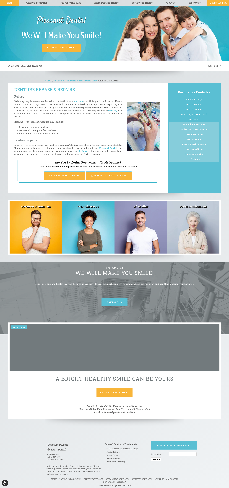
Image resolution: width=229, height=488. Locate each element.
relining (112, 110)
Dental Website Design (107, 485)
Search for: (156, 454)
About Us (170, 3)
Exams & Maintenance (194, 144)
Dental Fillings (194, 99)
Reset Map (19, 327)
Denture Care (194, 139)
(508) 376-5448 (56, 459)
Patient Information (37, 3)
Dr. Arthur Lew (66, 466)
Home (9, 3)
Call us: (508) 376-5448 (64, 175)
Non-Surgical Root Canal (194, 114)
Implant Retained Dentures (194, 129)
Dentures (91, 80)
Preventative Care (71, 3)
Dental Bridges (194, 104)
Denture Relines (194, 149)
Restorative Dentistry (106, 3)
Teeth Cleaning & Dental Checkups (122, 449)
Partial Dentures (194, 134)
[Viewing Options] (5, 483)
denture (78, 101)
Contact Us (194, 3)
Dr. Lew (83, 151)
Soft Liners (194, 159)
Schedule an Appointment (174, 445)
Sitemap (121, 482)
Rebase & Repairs (194, 154)
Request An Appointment (110, 175)
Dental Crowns (194, 109)
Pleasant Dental (108, 148)
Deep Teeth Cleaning (116, 461)
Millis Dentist (53, 466)
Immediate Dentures (194, 124)
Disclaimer (109, 482)
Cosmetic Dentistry (142, 3)
